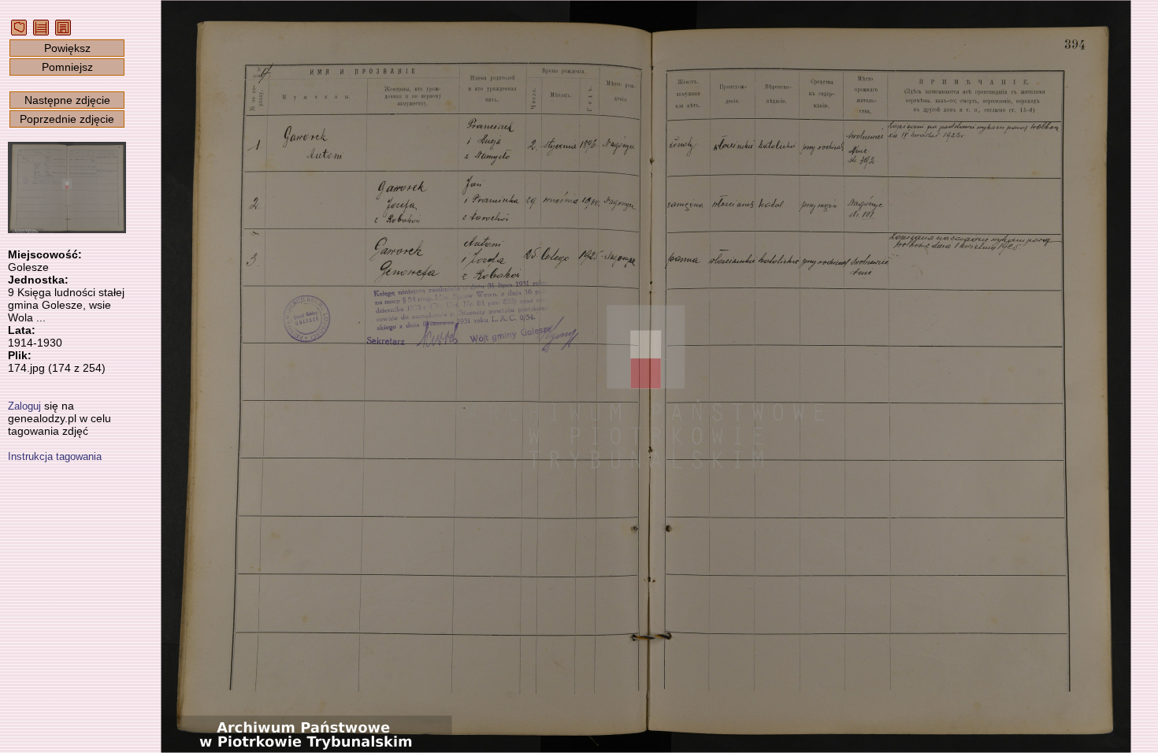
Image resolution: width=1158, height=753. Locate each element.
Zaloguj (24, 406)
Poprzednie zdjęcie (67, 119)
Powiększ (67, 48)
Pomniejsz (67, 67)
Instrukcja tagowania (55, 456)
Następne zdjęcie (67, 100)
